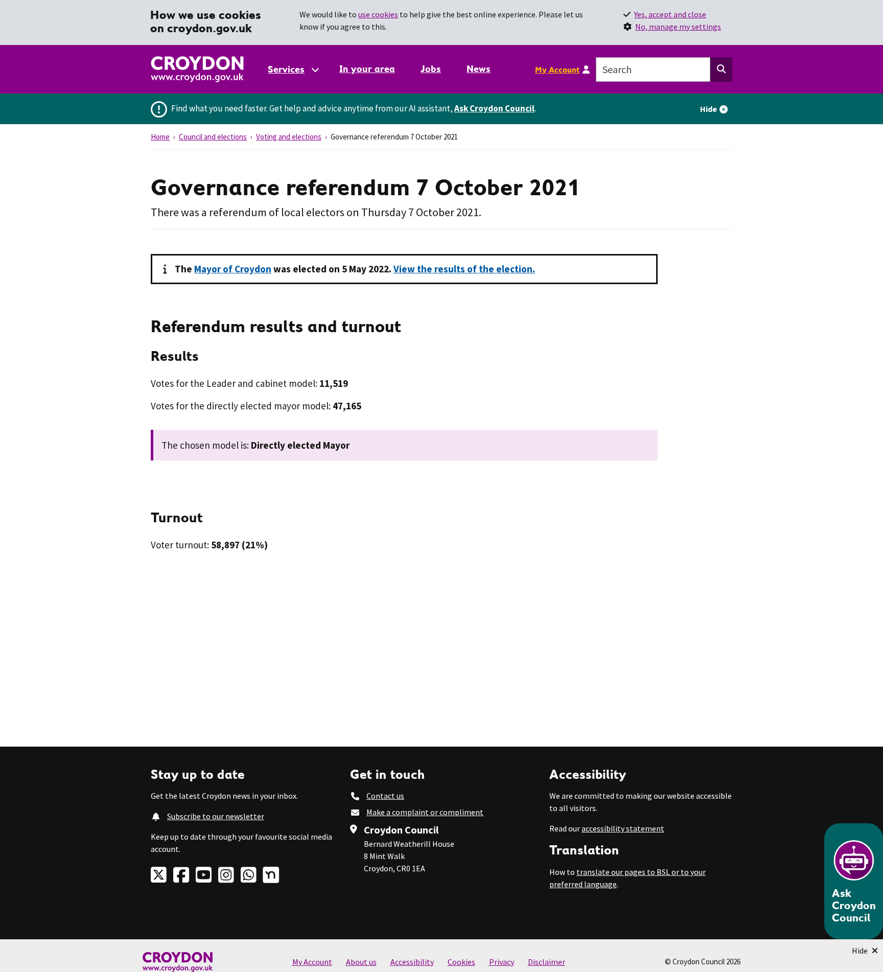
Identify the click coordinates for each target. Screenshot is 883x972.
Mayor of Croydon (232, 269)
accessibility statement (623, 828)
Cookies (461, 962)
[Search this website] (721, 69)
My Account (557, 69)
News (479, 68)
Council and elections (213, 137)
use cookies (378, 14)
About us (361, 962)
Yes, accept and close (670, 14)
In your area (367, 68)
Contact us (385, 796)
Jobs (431, 68)
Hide (708, 109)
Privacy (501, 962)
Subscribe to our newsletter (215, 816)
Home (160, 137)
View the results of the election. (464, 269)
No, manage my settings (678, 26)
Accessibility (412, 962)
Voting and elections (288, 137)
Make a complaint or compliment (424, 812)
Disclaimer (546, 962)
